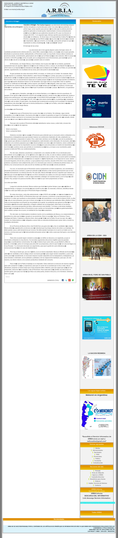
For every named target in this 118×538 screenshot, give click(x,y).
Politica (97, 458)
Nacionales (98, 452)
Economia (97, 461)
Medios (97, 448)
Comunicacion (98, 463)
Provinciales (98, 456)
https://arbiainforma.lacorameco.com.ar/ (97, 503)
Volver (8, 277)
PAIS (97, 454)
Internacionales (98, 450)
